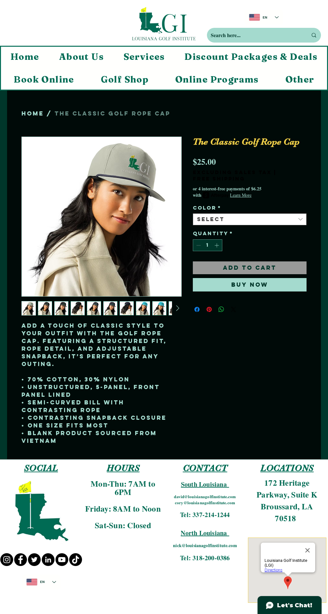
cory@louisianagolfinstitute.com (205, 502)
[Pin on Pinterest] (209, 309)
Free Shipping (219, 179)
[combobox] (250, 219)
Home (32, 113)
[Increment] (217, 245)
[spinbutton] (207, 245)
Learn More (240, 195)
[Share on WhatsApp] (221, 309)
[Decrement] (198, 245)
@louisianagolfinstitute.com (210, 496)
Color (207, 208)
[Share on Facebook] (197, 309)
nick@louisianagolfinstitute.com (205, 545)
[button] (299, 79)
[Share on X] (233, 309)
